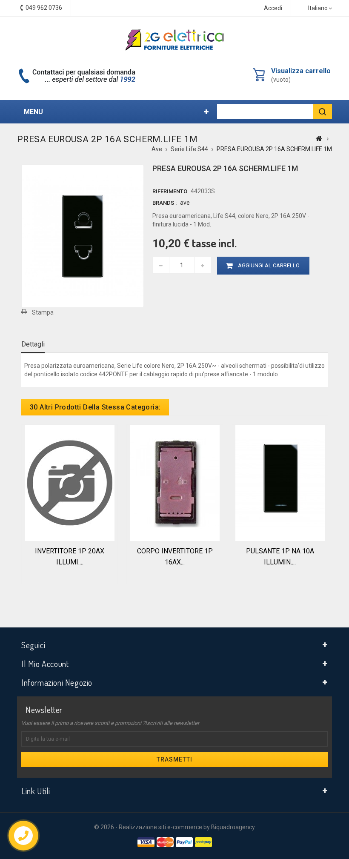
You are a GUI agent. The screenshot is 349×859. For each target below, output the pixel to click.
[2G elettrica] (174, 40)
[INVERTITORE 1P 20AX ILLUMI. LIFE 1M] (69, 482)
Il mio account (45, 663)
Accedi (273, 8)
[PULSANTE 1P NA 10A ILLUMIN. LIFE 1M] (280, 482)
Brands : (164, 203)
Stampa (43, 312)
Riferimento (169, 191)
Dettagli (33, 344)
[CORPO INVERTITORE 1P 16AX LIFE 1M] (175, 482)
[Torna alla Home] (319, 138)
